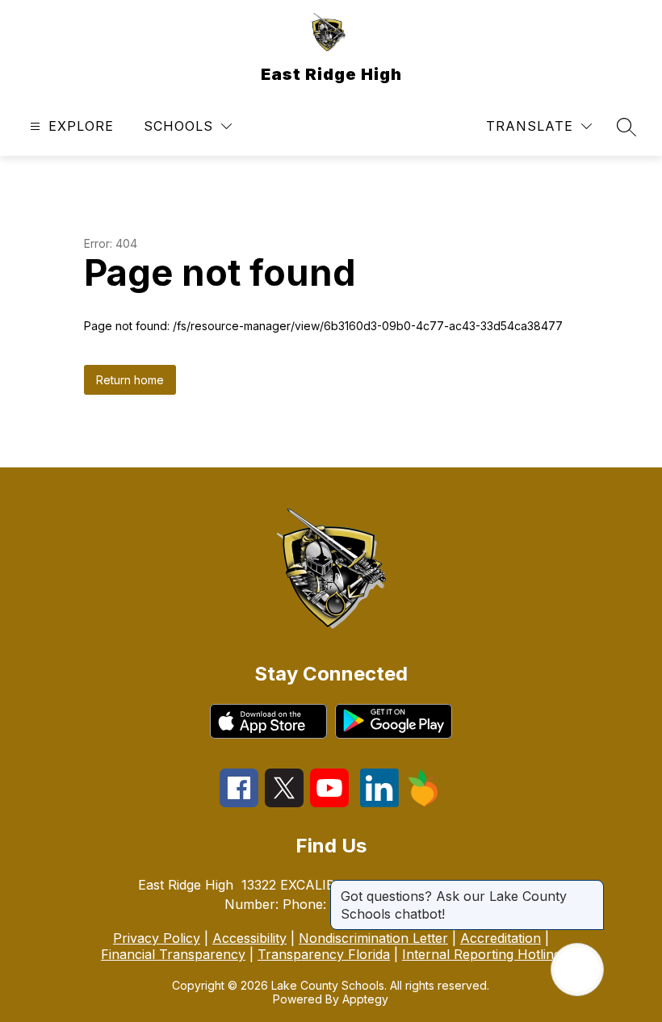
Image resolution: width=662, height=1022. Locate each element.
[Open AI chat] (577, 969)
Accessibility (249, 938)
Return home (130, 380)
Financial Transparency (173, 954)
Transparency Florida (324, 954)
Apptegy (365, 999)
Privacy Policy (156, 938)
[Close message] (591, 888)
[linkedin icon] (379, 802)
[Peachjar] (423, 802)
